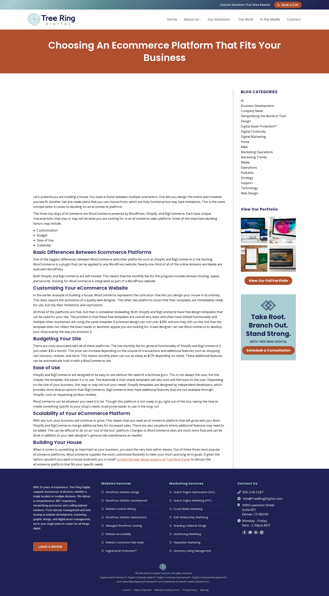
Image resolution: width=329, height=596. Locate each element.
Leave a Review (50, 547)
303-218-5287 (253, 492)
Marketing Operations (257, 152)
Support (247, 183)
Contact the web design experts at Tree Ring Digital (153, 459)
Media (245, 162)
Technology (249, 188)
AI (242, 101)
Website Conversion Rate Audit (125, 542)
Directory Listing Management (192, 551)
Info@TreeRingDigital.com (262, 498)
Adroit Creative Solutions (157, 573)
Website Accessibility (118, 534)
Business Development (257, 106)
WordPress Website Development (126, 500)
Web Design (249, 193)
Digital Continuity (253, 131)
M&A (244, 147)
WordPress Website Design (122, 492)
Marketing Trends (254, 157)
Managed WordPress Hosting (124, 525)
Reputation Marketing (187, 542)
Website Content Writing (121, 509)
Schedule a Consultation (268, 350)
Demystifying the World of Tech (263, 116)
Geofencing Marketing (187, 534)
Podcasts (247, 173)
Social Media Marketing (188, 509)
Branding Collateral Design (190, 525)
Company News (252, 111)
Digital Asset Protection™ (259, 126)
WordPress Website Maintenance (126, 517)
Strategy (247, 178)
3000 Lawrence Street (258, 505)
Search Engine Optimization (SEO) (194, 492)
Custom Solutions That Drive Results (245, 5)
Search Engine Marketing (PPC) (193, 500)
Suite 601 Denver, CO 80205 (253, 511)
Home (245, 142)
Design (246, 121)
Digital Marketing (253, 137)
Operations (249, 167)
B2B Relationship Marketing (191, 517)
